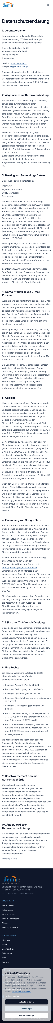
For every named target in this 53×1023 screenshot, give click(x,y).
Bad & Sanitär (8, 906)
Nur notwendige (26, 1015)
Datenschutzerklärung (21, 991)
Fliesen (5, 923)
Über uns (6, 940)
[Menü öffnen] (48, 4)
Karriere (5, 962)
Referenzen (7, 953)
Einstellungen (26, 1009)
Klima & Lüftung (8, 914)
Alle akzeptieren (26, 1002)
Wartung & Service (10, 927)
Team (4, 944)
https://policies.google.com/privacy (19, 567)
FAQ (4, 957)
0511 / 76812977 (18, 63)
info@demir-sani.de (19, 66)
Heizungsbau (7, 910)
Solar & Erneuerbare (10, 919)
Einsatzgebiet (8, 949)
